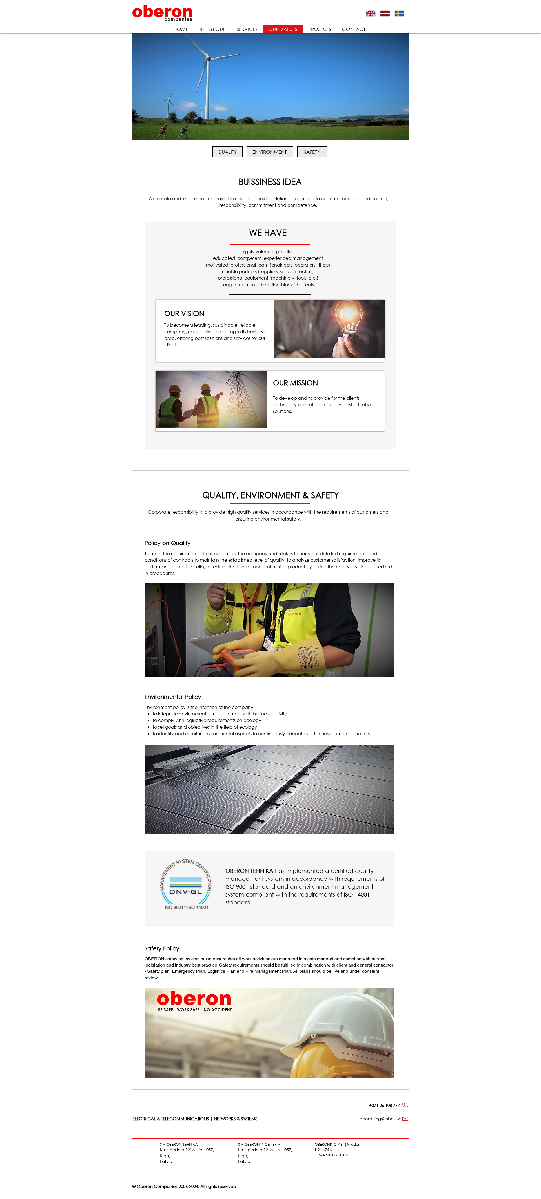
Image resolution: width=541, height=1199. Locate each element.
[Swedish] (401, 13)
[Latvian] (387, 13)
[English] (372, 13)
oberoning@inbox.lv (380, 1118)
